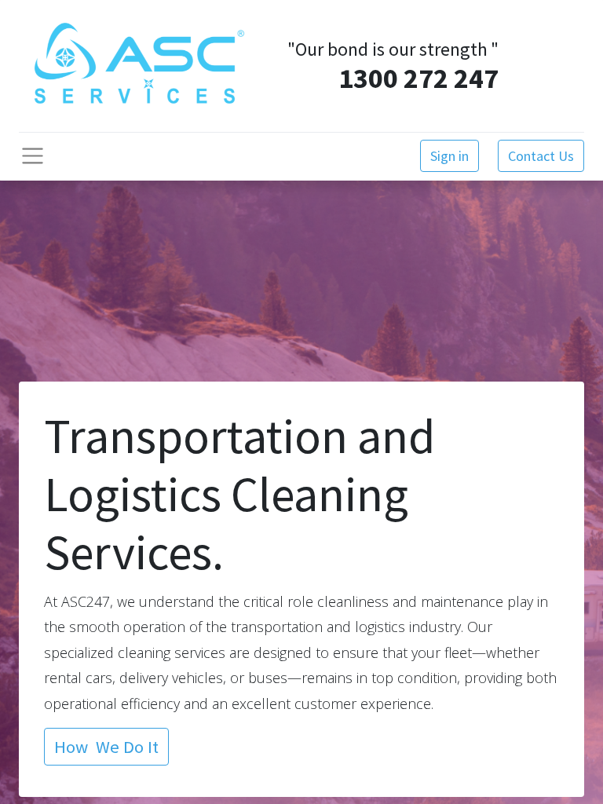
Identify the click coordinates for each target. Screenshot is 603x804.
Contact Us (541, 156)
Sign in (449, 156)
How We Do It (106, 747)
